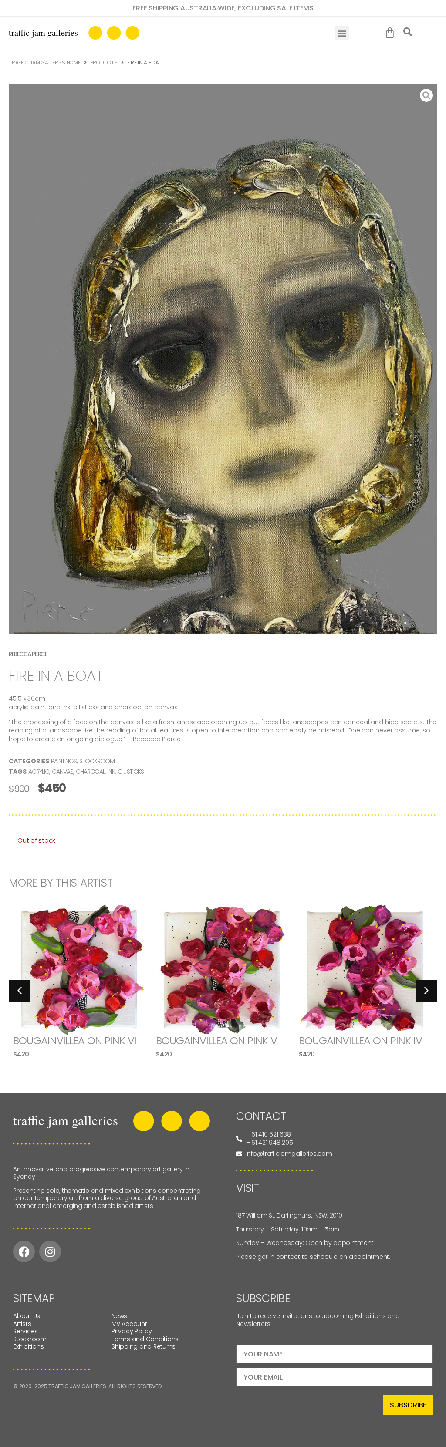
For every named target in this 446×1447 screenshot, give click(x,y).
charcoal (90, 771)
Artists (22, 1323)
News (119, 1316)
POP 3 (170, 1040)
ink (111, 771)
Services (25, 1331)
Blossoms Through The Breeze (358, 1045)
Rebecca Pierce (28, 654)
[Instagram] (50, 1251)
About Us (26, 1316)
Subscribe (408, 1405)
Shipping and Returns (144, 1346)
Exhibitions (28, 1346)
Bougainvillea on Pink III (73, 1040)
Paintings (64, 761)
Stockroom (97, 761)
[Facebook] (24, 1251)
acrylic (38, 771)
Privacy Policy (132, 1331)
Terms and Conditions (145, 1339)
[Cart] (392, 33)
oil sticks (131, 771)
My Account (129, 1323)
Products (104, 62)
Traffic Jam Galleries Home (45, 62)
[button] (341, 33)
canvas (62, 771)
